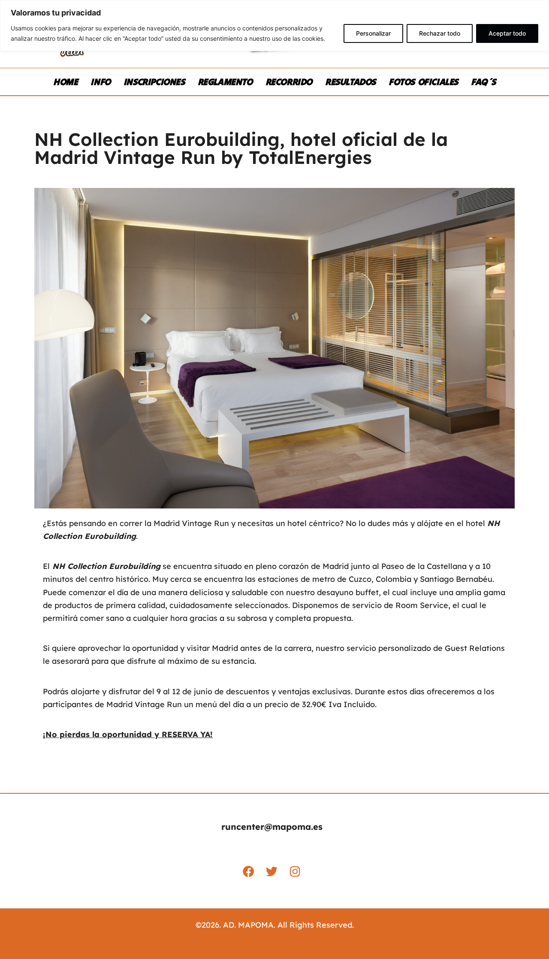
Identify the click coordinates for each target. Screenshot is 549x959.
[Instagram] (295, 871)
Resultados (350, 82)
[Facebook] (248, 871)
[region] (274, 25)
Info (100, 82)
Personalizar (373, 33)
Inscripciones (154, 82)
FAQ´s (483, 82)
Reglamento (225, 82)
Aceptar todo (507, 33)
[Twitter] (272, 871)
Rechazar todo (439, 33)
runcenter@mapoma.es (272, 826)
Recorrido (288, 82)
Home (65, 82)
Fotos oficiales (423, 82)
